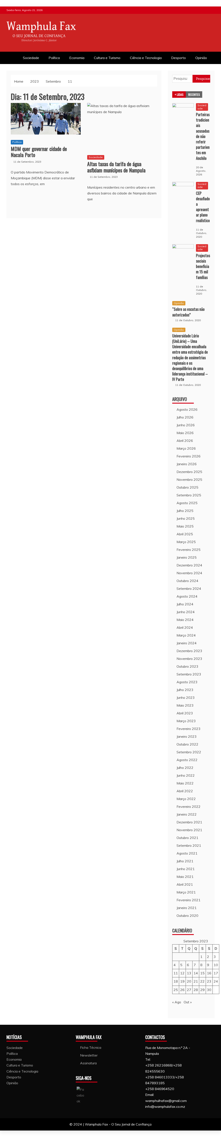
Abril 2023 (185, 713)
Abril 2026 (185, 440)
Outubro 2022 (187, 744)
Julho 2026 (185, 417)
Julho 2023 (185, 690)
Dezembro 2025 (189, 472)
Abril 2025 (185, 534)
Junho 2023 (186, 697)
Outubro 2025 (187, 487)
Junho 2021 (186, 869)
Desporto (178, 58)
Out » (188, 1002)
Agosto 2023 (187, 682)
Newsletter (89, 1055)
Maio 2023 (185, 705)
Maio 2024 (185, 619)
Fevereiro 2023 (188, 728)
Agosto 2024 (187, 596)
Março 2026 (186, 448)
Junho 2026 (186, 425)
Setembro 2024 (189, 588)
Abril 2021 (185, 884)
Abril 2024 (185, 627)
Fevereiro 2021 (188, 900)
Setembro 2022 (189, 752)
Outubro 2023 (187, 666)
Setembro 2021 (189, 845)
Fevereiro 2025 (188, 549)
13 (189, 973)
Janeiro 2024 (187, 643)
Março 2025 (186, 542)
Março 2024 (186, 635)
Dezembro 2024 (189, 565)
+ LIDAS (179, 94)
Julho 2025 (185, 510)
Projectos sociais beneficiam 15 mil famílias (203, 266)
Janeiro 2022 (187, 814)
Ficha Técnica (90, 1047)
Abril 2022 (185, 791)
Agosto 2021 (187, 853)
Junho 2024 (186, 612)
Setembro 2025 (189, 495)
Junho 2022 (186, 775)
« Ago (176, 1002)
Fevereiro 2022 (188, 806)
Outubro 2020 (187, 915)
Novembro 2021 (189, 830)
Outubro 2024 (187, 581)
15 (202, 973)
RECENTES (194, 94)
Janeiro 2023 (187, 736)
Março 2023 (186, 721)
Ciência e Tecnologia (146, 58)
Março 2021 (186, 892)
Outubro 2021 (187, 838)
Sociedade (31, 58)
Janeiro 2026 (187, 464)
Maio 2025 (185, 526)
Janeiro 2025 (187, 557)
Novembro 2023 (189, 658)
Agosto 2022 (187, 760)
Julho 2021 (185, 861)
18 (176, 981)
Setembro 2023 (189, 674)
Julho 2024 (185, 604)
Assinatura (88, 1063)
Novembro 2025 (189, 479)
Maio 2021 (185, 876)
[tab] (179, 94)
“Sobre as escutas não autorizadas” (188, 311)
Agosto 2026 (187, 409)
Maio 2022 (185, 783)
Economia (76, 58)
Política (54, 58)
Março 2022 (186, 799)
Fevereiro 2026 (188, 456)
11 (176, 973)
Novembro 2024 (189, 573)
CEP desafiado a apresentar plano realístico (203, 206)
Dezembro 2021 (189, 822)
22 (202, 981)
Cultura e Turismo (107, 58)
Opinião (201, 58)
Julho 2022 (185, 767)
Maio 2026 (185, 433)
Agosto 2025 (187, 503)
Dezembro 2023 (189, 651)
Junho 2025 (186, 518)
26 (182, 990)
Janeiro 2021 (187, 908)
